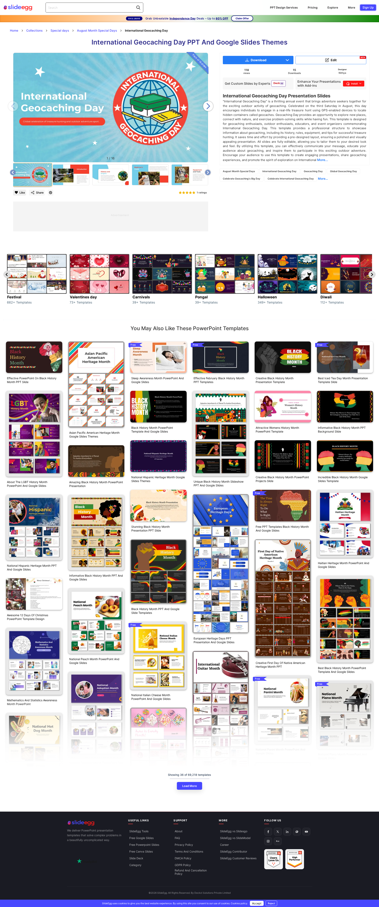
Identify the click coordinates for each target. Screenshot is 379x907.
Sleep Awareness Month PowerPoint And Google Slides (157, 380)
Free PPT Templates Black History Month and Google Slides (282, 528)
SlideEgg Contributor (233, 851)
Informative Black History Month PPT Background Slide (342, 429)
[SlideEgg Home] (95, 823)
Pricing (313, 7)
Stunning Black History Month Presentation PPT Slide (150, 528)
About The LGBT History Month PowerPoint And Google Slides (27, 483)
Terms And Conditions (189, 851)
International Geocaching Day (279, 171)
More (351, 7)
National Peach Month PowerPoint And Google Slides (94, 660)
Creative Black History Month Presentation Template (274, 380)
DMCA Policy (183, 858)
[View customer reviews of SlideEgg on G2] (294, 859)
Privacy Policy (184, 844)
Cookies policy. (239, 903)
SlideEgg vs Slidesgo (233, 831)
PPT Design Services (284, 7)
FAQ (177, 838)
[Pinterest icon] (50, 193)
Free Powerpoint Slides (144, 844)
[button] (208, 106)
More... (323, 178)
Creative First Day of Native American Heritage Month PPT (280, 664)
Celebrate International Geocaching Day (291, 178)
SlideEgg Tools (138, 831)
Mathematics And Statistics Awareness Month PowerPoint (32, 702)
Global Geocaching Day (343, 171)
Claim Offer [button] (242, 18)
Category (135, 865)
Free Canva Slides (141, 851)
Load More (189, 786)
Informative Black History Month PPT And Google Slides (96, 577)
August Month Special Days (239, 171)
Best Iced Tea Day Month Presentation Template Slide (343, 380)
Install (354, 83)
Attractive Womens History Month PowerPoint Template (277, 429)
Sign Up (368, 7)
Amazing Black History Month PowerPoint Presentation (96, 484)
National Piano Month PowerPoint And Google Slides (342, 756)
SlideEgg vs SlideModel (235, 838)
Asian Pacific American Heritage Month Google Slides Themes (94, 434)
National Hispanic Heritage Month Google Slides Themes (158, 479)
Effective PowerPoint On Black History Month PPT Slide (32, 380)
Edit (348, 59)
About (178, 831)
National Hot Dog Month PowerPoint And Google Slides (33, 805)
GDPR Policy (183, 865)
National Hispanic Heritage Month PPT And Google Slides (32, 567)
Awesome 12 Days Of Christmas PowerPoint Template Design (27, 617)
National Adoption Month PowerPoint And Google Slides (96, 764)
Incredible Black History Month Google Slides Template (343, 479)
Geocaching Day (313, 171)
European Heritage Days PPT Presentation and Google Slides (214, 640)
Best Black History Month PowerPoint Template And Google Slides (342, 669)
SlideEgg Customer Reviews (238, 858)
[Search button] (138, 7)
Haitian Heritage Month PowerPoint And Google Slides (343, 564)
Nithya (342, 72)
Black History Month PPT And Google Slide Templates (155, 610)
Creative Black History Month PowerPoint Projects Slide (282, 479)
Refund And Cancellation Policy (191, 872)
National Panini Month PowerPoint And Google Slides (280, 751)
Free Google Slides (141, 838)
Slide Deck (136, 858)
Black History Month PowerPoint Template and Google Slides (152, 429)
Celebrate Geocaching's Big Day (241, 178)
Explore (332, 7)
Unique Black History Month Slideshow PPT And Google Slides (219, 483)
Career (224, 844)
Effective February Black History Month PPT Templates (219, 380)
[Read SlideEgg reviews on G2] (273, 859)
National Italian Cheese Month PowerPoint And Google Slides (151, 696)
